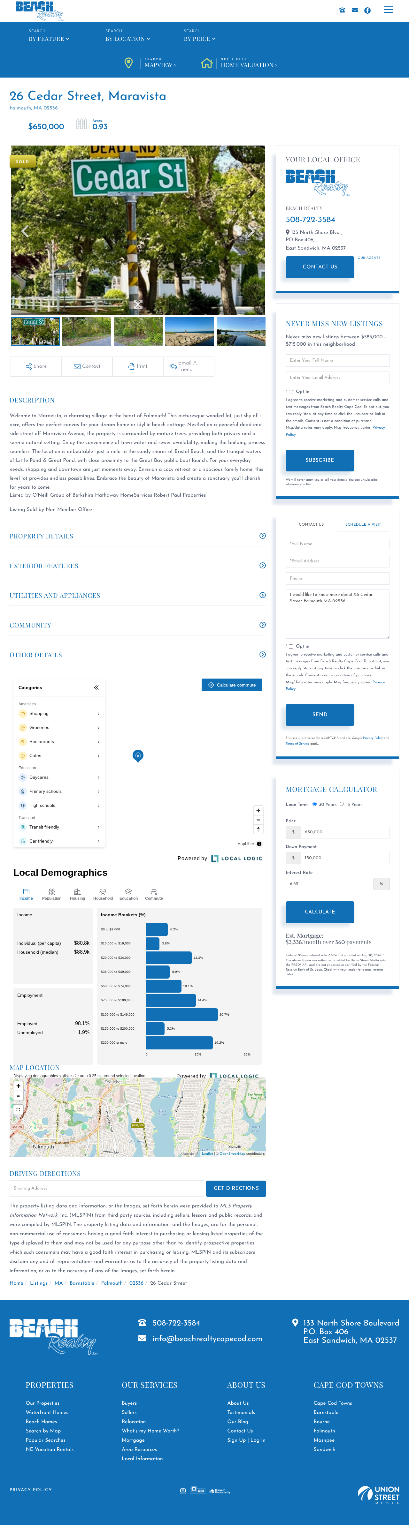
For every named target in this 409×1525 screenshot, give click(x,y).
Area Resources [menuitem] (139, 1449)
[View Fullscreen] (18, 1110)
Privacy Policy (373, 738)
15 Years (354, 804)
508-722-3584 (310, 220)
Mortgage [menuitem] (133, 1440)
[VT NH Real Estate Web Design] (378, 1495)
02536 (136, 1283)
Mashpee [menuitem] (324, 1440)
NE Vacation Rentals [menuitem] (49, 1449)
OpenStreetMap (232, 1154)
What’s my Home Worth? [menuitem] (150, 1431)
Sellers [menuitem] (129, 1412)
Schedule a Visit (363, 525)
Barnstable (82, 1283)
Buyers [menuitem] (129, 1403)
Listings (39, 1283)
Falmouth (112, 1283)
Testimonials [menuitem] (241, 1412)
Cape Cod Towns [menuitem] (333, 1403)
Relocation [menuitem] (134, 1421)
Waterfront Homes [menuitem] (47, 1412)
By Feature (46, 38)
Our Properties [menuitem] (42, 1403)
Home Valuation (247, 63)
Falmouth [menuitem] (324, 1431)
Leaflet (207, 1154)
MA (58, 1283)
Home (16, 1283)
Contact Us (320, 267)
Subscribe (320, 460)
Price (291, 821)
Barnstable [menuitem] (326, 1412)
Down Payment (301, 847)
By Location (125, 38)
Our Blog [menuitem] (237, 1421)
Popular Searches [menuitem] (46, 1440)
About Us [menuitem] (238, 1403)
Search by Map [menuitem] (43, 1431)
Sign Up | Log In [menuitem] (246, 1440)
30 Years (327, 804)
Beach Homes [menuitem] (41, 1421)
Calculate (320, 912)
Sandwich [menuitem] (325, 1449)
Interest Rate (299, 872)
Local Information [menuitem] (142, 1458)
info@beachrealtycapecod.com (208, 1339)
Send (320, 714)
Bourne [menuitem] (322, 1421)
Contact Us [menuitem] (240, 1431)
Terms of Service (297, 744)
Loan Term (297, 804)
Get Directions (236, 1188)
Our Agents (369, 258)
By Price (197, 38)
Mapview (159, 63)
